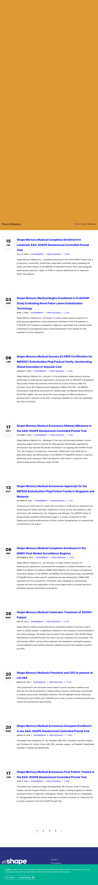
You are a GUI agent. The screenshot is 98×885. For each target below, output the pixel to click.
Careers (54, 859)
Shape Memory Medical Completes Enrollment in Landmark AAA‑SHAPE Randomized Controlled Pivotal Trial (53, 245)
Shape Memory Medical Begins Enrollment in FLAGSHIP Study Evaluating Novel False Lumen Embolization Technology (53, 303)
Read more (24, 282)
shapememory (37, 254)
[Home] (15, 862)
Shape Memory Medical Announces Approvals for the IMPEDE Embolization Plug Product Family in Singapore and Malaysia (55, 491)
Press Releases (54, 254)
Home (77, 224)
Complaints (56, 863)
